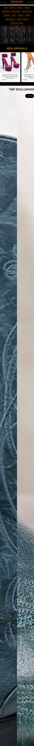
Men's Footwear (10, 19)
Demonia (20, 7)
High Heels (7, 15)
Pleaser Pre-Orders (22, 19)
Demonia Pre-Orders (17, 23)
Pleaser (27, 7)
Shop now (29, 96)
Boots (14, 15)
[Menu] (2, 2)
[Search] (5, 2)
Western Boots (16, 11)
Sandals (28, 15)
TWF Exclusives (27, 11)
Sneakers (20, 15)
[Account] (28, 2)
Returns (13, 7)
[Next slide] (31, 67)
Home (6, 7)
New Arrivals (6, 11)
